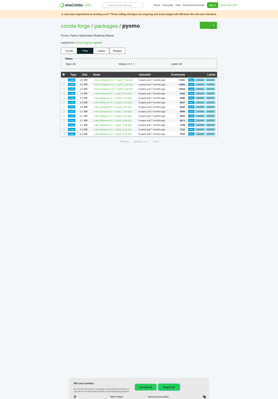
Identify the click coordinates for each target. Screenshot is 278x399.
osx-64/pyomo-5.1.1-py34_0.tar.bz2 (113, 97)
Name (96, 74)
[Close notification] (274, 14)
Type (73, 74)
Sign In (212, 5)
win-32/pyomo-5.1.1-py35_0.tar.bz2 (113, 120)
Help (178, 5)
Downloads (178, 74)
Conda (69, 51)
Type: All (71, 64)
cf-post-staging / (88, 42)
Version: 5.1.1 (127, 64)
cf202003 (200, 80)
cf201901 (210, 80)
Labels (101, 51)
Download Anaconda (193, 5)
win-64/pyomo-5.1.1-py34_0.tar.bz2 (113, 129)
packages (106, 25)
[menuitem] (72, 64)
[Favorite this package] (204, 25)
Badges (117, 51)
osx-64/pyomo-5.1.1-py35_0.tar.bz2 (113, 102)
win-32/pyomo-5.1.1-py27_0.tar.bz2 (113, 111)
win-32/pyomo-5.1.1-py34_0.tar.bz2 (113, 115)
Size (84, 74)
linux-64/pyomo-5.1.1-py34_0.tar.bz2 (114, 84)
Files (85, 51)
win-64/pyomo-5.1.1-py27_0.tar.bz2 (113, 124)
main (191, 80)
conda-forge (75, 25)
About (157, 5)
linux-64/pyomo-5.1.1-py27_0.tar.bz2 (114, 79)
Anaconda (167, 5)
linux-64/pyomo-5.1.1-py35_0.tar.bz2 (114, 88)
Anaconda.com (229, 5)
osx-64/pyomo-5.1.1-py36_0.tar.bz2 (113, 106)
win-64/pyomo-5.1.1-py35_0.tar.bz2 (113, 133)
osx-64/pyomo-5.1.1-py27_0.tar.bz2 (113, 93)
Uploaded (144, 74)
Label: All (177, 64)
